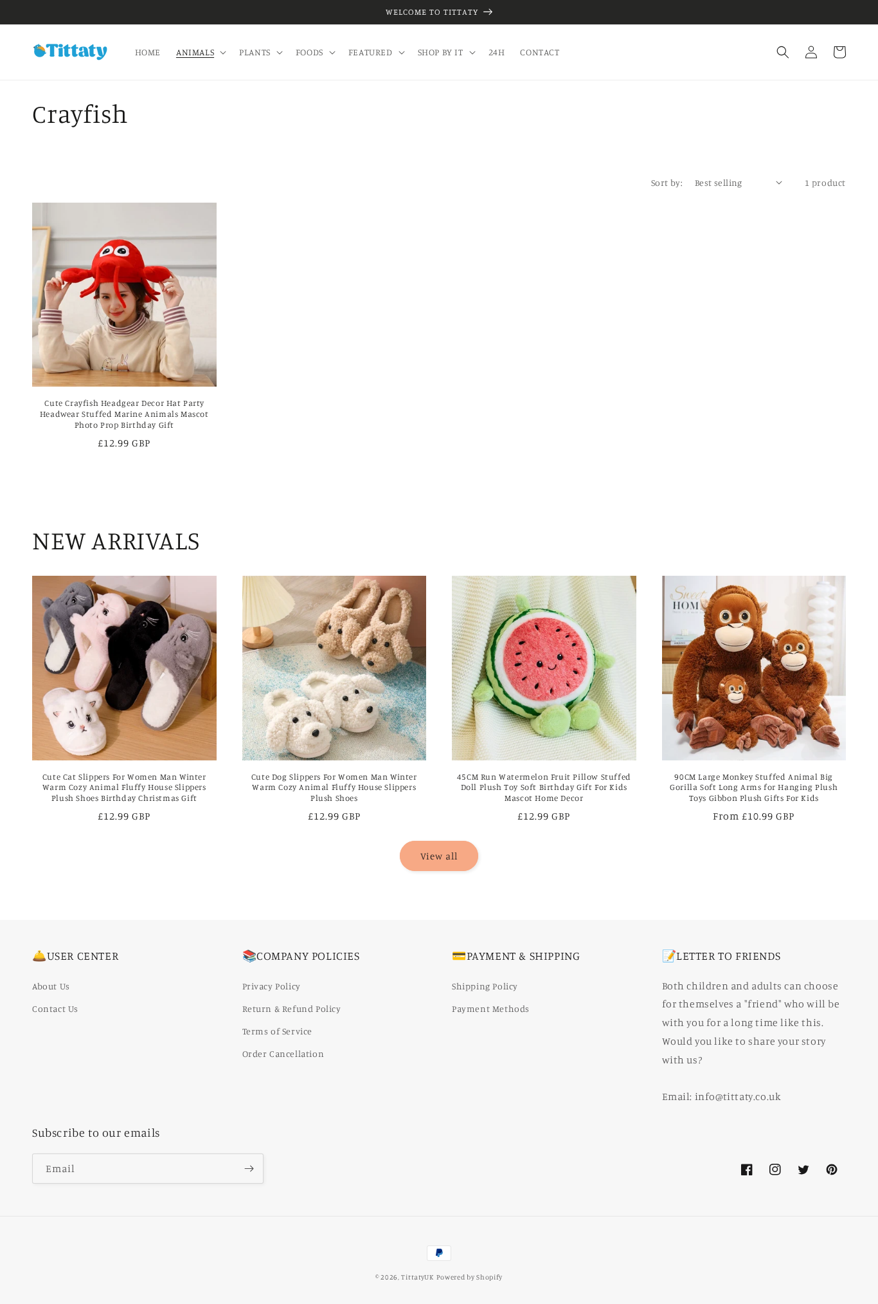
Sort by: (666, 182)
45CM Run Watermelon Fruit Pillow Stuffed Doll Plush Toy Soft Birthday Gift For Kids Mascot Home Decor (544, 787)
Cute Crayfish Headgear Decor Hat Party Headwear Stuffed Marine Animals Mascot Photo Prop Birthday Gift (124, 414)
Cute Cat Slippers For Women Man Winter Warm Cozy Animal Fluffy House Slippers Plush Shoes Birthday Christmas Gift (124, 787)
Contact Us (55, 1008)
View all (439, 856)
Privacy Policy (271, 985)
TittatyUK (417, 1276)
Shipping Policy (485, 985)
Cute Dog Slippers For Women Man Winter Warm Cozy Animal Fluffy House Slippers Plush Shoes (334, 787)
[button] (199, 52)
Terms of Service (277, 1030)
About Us (51, 985)
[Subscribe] (249, 1168)
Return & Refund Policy (291, 1008)
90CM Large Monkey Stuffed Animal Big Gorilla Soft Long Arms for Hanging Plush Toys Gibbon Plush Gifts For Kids (754, 787)
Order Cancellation (283, 1053)
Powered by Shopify (469, 1276)
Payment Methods (491, 1008)
